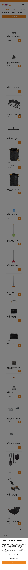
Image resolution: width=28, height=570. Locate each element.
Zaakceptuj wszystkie (14, 562)
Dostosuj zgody (14, 558)
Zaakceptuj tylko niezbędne (14, 554)
